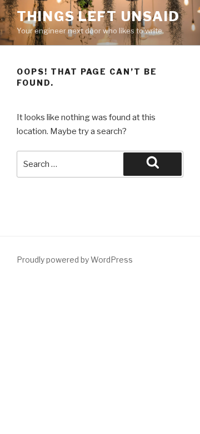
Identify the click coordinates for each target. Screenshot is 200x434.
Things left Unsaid (98, 16)
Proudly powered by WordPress (75, 259)
